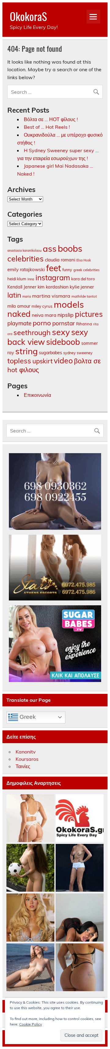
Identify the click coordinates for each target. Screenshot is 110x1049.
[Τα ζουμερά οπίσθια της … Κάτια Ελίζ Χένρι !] (80, 967)
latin (14, 295)
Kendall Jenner (21, 287)
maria (26, 296)
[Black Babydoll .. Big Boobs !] (80, 917)
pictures (89, 314)
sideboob (63, 342)
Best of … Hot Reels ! (47, 127)
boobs (70, 248)
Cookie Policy (30, 1024)
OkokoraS (28, 16)
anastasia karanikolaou (24, 250)
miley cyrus (42, 306)
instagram (52, 277)
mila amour (18, 306)
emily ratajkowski (26, 269)
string (26, 351)
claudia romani (60, 260)
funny (67, 269)
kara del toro (83, 278)
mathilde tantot (84, 296)
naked (19, 314)
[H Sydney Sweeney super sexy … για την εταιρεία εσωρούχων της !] (30, 917)
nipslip (65, 314)
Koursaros (27, 759)
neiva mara (44, 315)
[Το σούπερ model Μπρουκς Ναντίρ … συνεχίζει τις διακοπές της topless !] (80, 868)
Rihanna (84, 323)
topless (19, 360)
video (63, 360)
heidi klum (16, 278)
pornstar (63, 323)
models (69, 304)
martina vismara (51, 296)
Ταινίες (23, 766)
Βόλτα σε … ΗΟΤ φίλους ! (51, 119)
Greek (27, 717)
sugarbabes (50, 352)
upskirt (42, 361)
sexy (61, 332)
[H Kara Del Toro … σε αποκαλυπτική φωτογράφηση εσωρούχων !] (30, 818)
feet (53, 268)
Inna (31, 279)
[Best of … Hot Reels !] (80, 818)
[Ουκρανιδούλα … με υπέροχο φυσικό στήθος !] (30, 967)
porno (42, 323)
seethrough (32, 332)
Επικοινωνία (37, 395)
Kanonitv (26, 752)
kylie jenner (82, 287)
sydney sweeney (78, 352)
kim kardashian (53, 287)
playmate (19, 323)
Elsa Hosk (83, 260)
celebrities (25, 258)
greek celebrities (86, 269)
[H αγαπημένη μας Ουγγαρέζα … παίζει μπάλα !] (30, 868)
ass (50, 248)
